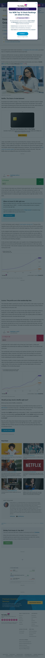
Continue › (22, 33)
